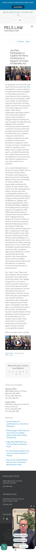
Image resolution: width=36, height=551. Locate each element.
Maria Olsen (10, 353)
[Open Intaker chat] (15, 550)
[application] (18, 342)
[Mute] (25, 348)
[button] (18, 342)
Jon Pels (27, 87)
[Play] (8, 348)
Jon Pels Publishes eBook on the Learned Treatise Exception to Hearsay (17, 453)
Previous (21, 41)
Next (27, 41)
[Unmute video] (24, 525)
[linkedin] (7, 519)
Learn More (18, 7)
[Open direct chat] (31, 506)
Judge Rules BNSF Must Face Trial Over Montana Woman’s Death (16, 444)
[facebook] (3, 519)
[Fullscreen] (28, 348)
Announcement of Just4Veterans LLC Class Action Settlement (17, 423)
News (11, 355)
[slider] (16, 347)
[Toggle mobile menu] (32, 26)
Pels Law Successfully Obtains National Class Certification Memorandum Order (17, 462)
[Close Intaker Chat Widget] (34, 506)
